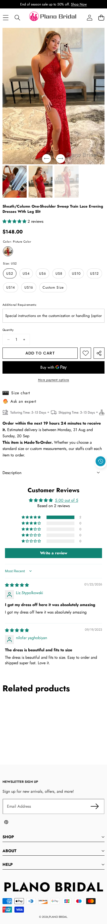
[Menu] (5, 17)
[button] (101, 17)
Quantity (7, 330)
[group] (14, 182)
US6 (42, 273)
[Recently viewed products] (101, 461)
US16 (28, 287)
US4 (26, 273)
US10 (76, 273)
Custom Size (53, 287)
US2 (9, 273)
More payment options (53, 380)
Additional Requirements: (19, 305)
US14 (10, 287)
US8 (58, 273)
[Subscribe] (94, 806)
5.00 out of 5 (66, 500)
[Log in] (89, 17)
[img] (17, 585)
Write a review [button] (53, 553)
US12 (94, 273)
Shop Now (79, 4)
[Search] (17, 17)
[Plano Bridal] (53, 17)
